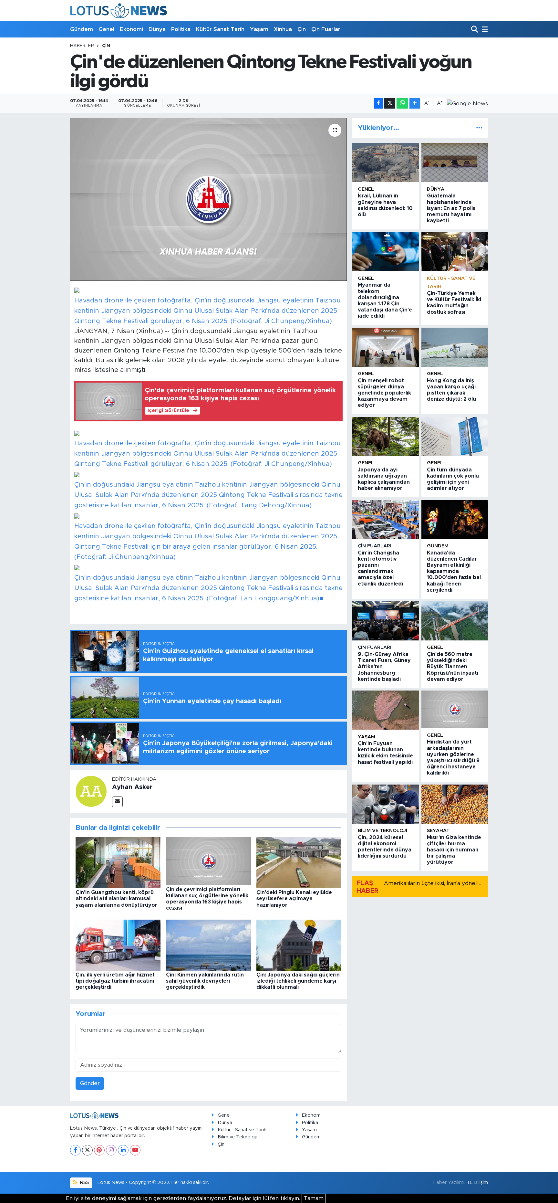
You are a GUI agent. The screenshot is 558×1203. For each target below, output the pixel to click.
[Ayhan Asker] (91, 791)
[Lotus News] (118, 10)
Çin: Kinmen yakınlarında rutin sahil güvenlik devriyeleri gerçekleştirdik (205, 981)
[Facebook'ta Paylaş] (378, 103)
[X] (87, 1150)
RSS (84, 1182)
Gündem (81, 29)
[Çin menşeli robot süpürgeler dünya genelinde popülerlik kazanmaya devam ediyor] (385, 347)
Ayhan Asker (132, 787)
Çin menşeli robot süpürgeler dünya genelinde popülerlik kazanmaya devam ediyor (384, 393)
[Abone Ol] (467, 103)
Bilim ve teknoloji (382, 830)
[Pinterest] (99, 1150)
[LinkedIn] (123, 1150)
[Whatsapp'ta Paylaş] (402, 103)
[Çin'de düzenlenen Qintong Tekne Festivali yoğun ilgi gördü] (208, 199)
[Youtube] (135, 1150)
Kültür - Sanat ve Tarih (242, 1129)
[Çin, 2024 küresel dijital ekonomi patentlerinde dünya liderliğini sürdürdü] (385, 804)
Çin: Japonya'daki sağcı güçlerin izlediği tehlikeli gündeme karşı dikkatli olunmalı (298, 981)
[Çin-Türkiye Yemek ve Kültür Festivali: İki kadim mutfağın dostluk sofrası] (454, 251)
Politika (181, 29)
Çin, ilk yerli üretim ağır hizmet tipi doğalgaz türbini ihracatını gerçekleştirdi (115, 981)
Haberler (82, 46)
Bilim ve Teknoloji (237, 1136)
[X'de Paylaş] (389, 103)
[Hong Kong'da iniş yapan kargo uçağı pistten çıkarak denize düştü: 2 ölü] (454, 347)
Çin (301, 29)
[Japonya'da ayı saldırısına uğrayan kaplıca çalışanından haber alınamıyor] (385, 436)
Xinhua (283, 29)
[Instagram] (111, 1150)
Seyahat (438, 830)
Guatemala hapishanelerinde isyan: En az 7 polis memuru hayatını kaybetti (451, 208)
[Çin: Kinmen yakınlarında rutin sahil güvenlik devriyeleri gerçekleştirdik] (208, 944)
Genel (106, 29)
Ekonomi (131, 29)
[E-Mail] (117, 802)
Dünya (157, 29)
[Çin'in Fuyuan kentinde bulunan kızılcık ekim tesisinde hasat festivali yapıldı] (385, 710)
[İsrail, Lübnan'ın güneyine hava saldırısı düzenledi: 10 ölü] (385, 162)
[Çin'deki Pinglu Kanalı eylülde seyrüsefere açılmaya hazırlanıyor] (298, 862)
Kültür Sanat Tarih (220, 29)
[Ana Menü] (483, 30)
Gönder (90, 1083)
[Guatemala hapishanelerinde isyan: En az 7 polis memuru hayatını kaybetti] (454, 162)
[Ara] (475, 30)
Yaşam (259, 29)
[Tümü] (479, 128)
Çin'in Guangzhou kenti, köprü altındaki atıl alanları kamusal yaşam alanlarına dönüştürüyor (116, 898)
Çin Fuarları (326, 29)
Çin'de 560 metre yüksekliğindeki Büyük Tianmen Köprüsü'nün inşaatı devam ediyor (452, 667)
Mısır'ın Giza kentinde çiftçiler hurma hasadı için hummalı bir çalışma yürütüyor (454, 850)
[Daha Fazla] (414, 103)
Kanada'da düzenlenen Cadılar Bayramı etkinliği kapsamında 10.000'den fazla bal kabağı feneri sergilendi (454, 571)
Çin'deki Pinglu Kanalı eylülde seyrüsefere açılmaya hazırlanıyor (294, 898)
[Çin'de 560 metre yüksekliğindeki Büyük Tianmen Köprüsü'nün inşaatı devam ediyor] (454, 620)
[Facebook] (75, 1150)
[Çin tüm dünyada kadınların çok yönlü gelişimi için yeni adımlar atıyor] (454, 436)
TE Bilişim (477, 1182)
